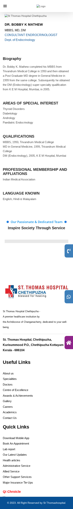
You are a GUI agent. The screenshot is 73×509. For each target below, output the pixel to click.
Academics (10, 412)
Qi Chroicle (12, 492)
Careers (8, 406)
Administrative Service (16, 465)
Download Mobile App (16, 438)
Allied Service (11, 471)
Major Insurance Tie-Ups (18, 482)
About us (8, 373)
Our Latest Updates (15, 454)
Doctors (8, 384)
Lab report (9, 449)
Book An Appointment (16, 443)
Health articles (11, 460)
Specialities (10, 378)
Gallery (7, 401)
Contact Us (10, 417)
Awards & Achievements (18, 395)
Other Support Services (17, 476)
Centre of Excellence (15, 390)
